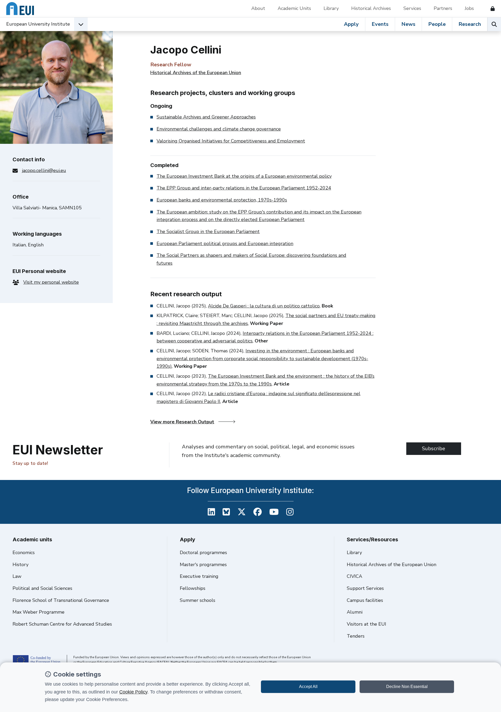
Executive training (199, 576)
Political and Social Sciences (42, 588)
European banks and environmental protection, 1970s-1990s (222, 200)
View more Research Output (182, 421)
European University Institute (38, 24)
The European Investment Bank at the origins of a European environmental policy (244, 176)
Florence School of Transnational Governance (61, 600)
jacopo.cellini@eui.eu (44, 170)
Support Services (365, 588)
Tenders (356, 636)
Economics (24, 552)
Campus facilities (365, 600)
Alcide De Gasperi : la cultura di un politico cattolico (264, 306)
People (437, 24)
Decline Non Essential (407, 686)
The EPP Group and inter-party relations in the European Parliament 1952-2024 (244, 188)
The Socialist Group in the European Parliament (208, 231)
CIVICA (354, 576)
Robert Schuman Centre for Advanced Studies (62, 624)
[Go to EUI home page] (20, 8)
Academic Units (294, 8)
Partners (443, 8)
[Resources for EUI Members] (490, 8)
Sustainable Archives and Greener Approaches (206, 117)
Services (412, 8)
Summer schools (197, 600)
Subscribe (433, 448)
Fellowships (192, 588)
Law (17, 576)
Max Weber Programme (38, 612)
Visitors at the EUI (366, 624)
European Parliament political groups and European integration (225, 243)
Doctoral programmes (203, 552)
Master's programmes (203, 564)
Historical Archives (371, 8)
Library (331, 8)
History (20, 564)
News (408, 24)
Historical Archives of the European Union (195, 72)
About (258, 8)
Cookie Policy (133, 692)
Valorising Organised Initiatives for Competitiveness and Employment (231, 141)
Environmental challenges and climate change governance (219, 129)
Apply (351, 24)
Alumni (354, 612)
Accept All (308, 686)
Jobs (469, 8)
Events (380, 24)
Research (469, 24)
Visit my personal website (51, 282)
